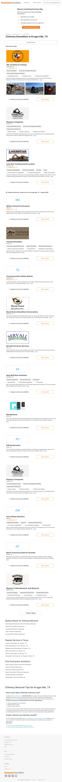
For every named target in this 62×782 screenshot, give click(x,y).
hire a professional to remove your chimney (35, 718)
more (41, 79)
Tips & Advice (37, 2)
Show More (31, 613)
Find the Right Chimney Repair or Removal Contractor (20, 727)
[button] (6, 775)
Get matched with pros (31, 27)
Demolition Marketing (9, 754)
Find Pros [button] (26, 2)
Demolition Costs (8, 744)
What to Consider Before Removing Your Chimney (19, 725)
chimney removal (14, 699)
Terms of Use (41, 779)
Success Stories (8, 759)
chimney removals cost (16, 696)
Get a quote (45, 99)
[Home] (11, 3)
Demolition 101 (8, 742)
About (5, 766)
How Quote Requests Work (11, 740)
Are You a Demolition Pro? (52, 2)
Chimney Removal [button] (31, 42)
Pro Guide (6, 756)
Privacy (34, 779)
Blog (5, 746)
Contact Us (7, 768)
